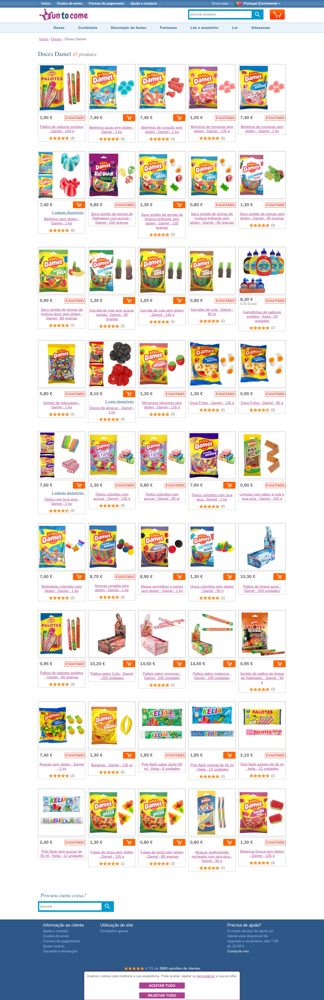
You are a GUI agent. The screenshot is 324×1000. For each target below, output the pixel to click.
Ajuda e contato (55, 931)
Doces (59, 28)
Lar (235, 28)
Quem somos (54, 946)
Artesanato (260, 28)
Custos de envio (69, 3)
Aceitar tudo (162, 986)
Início (46, 3)
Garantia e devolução (60, 951)
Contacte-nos (238, 951)
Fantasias (168, 28)
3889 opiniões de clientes (179, 968)
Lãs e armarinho (204, 28)
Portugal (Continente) (260, 3)
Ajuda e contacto (144, 3)
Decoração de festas (128, 28)
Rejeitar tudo (162, 995)
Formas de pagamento (106, 3)
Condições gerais (114, 931)
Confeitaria (87, 28)
